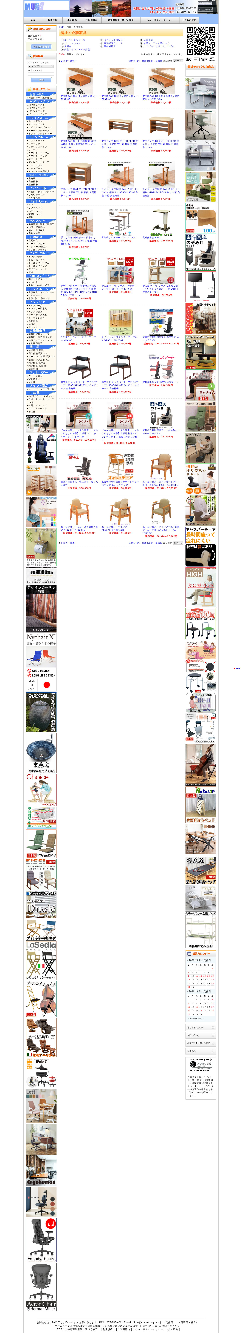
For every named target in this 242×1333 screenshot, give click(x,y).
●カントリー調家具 (37, 308)
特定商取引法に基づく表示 (82, 1329)
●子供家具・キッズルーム (40, 292)
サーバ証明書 (206, 1080)
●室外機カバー (35, 379)
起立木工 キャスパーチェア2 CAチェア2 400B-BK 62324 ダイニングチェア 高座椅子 (120, 385)
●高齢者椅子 (33, 233)
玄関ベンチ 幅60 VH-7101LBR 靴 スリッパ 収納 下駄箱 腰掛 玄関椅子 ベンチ (161, 144)
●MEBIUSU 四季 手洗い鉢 (41, 356)
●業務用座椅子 (35, 343)
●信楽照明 (32, 369)
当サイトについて (195, 1027)
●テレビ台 (32, 282)
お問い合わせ (193, 1035)
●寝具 (30, 217)
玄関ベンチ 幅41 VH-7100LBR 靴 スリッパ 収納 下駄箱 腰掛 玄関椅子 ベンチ (79, 192)
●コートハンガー (36, 243)
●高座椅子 (32, 181)
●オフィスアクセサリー (39, 133)
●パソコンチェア (36, 108)
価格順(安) (134, 61)
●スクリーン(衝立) (37, 246)
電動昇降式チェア (113, 43)
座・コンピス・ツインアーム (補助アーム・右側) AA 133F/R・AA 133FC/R (161, 530)
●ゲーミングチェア (37, 114)
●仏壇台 (31, 324)
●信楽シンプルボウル (38, 360)
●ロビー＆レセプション (39, 127)
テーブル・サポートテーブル (159, 46)
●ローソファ (33, 143)
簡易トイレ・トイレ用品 (77, 49)
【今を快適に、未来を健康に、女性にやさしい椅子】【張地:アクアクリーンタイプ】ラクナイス (79, 433)
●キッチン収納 (35, 256)
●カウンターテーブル (38, 153)
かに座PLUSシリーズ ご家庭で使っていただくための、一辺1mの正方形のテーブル (161, 288)
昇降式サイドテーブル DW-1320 (119, 237)
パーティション (72, 43)
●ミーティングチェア (38, 130)
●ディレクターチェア (38, 162)
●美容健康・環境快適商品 (40, 224)
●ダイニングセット (37, 269)
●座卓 (30, 272)
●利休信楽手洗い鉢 (37, 353)
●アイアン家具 (35, 305)
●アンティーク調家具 (38, 171)
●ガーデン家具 (35, 376)
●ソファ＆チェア (36, 140)
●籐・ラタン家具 (36, 318)
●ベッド (31, 205)
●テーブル (32, 150)
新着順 (159, 61)
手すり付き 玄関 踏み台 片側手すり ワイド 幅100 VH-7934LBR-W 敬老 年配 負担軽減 (120, 192)
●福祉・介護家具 (36, 230)
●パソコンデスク (36, 105)
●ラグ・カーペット (37, 408)
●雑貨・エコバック (37, 405)
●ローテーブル (35, 165)
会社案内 (72, 20)
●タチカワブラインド (38, 250)
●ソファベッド (35, 208)
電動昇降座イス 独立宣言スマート (160, 382)
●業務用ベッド (35, 214)
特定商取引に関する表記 (198, 1043)
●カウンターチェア (37, 156)
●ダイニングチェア (37, 266)
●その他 (31, 382)
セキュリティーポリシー (160, 20)
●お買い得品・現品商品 (39, 98)
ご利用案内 (92, 20)
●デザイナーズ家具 (37, 315)
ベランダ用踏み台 (113, 40)
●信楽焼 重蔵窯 (35, 350)
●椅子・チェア (35, 159)
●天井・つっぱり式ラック (40, 285)
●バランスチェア (36, 111)
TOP (33, 20)
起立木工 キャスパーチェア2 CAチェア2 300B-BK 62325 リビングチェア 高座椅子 (79, 385)
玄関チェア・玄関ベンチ (157, 43)
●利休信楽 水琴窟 (36, 363)
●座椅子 (31, 178)
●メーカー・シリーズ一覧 (40, 389)
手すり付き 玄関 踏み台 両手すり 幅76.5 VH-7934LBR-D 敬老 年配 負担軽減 (79, 240)
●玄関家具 (32, 240)
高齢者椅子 (110, 46)
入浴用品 (148, 40)
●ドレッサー (33, 327)
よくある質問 (189, 20)
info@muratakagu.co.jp (148, 1322)
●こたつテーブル (36, 194)
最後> (73, 61)
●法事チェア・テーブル (39, 340)
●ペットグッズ (35, 168)
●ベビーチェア (35, 295)
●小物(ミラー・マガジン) (40, 396)
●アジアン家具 (35, 312)
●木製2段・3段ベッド (38, 298)
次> (67, 61)
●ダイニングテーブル (38, 263)
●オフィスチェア (36, 124)
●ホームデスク (35, 121)
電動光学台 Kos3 (152, 237)
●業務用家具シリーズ (38, 334)
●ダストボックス (36, 260)
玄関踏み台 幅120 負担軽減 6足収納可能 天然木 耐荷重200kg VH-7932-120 (79, 144)
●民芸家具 (32, 321)
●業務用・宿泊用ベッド (39, 337)
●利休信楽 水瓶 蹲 (36, 366)
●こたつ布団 (33, 198)
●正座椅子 (32, 184)
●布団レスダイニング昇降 (40, 191)
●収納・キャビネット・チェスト (40, 400)
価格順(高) (147, 61)
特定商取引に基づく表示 (121, 20)
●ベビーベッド (35, 211)
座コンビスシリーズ (74, 40)
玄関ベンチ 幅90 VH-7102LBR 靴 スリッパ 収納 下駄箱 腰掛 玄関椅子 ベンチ (120, 144)
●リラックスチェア (37, 147)
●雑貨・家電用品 (36, 227)
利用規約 (52, 20)
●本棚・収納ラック (37, 279)
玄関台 (67, 46)
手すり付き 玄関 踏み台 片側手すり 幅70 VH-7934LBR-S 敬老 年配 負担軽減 (161, 192)
